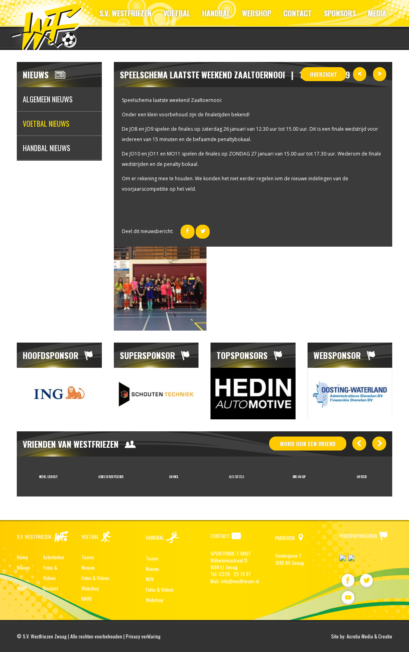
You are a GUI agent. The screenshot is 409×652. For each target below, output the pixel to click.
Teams (87, 557)
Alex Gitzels (236, 476)
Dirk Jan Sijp (299, 476)
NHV (150, 579)
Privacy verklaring (143, 636)
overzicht (323, 74)
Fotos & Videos (95, 577)
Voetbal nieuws (46, 123)
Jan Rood (362, 476)
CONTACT (297, 13)
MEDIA (377, 13)
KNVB (86, 598)
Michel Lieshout (48, 476)
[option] (59, 393)
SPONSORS (340, 13)
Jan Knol (174, 476)
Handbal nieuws (46, 148)
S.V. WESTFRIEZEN (125, 13)
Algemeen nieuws (48, 99)
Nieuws (23, 567)
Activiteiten (53, 557)
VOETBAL (176, 13)
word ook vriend (308, 443)
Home (22, 557)
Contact (50, 588)
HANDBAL (216, 13)
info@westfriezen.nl (240, 581)
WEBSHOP (256, 13)
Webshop (90, 588)
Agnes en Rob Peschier (110, 476)
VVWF (22, 588)
